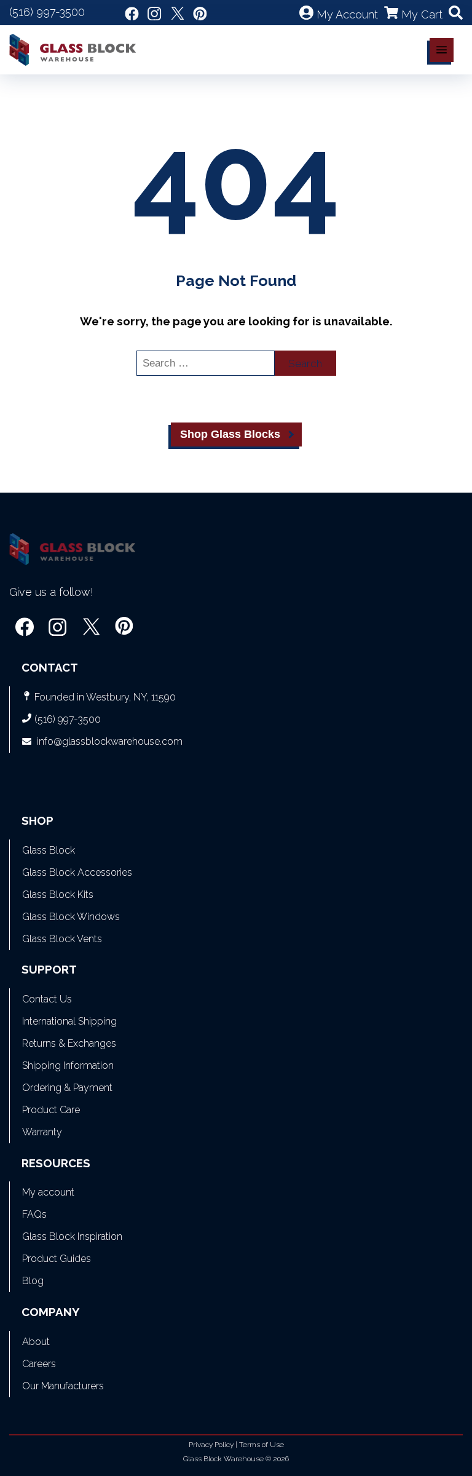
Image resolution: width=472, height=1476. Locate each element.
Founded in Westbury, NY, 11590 (105, 697)
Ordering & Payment (67, 1087)
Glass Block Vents (62, 939)
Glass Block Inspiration (72, 1236)
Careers (39, 1364)
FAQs (34, 1214)
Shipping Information (68, 1065)
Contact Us (47, 999)
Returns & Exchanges (69, 1043)
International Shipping (69, 1021)
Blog (33, 1281)
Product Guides (56, 1258)
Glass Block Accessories (77, 872)
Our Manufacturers (63, 1386)
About (36, 1341)
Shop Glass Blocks (230, 434)
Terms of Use (261, 1444)
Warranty (42, 1132)
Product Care (51, 1110)
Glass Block (48, 850)
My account (48, 1192)
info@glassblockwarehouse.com (110, 741)
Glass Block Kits (57, 894)
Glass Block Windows (71, 916)
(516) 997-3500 (47, 12)
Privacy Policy (211, 1444)
